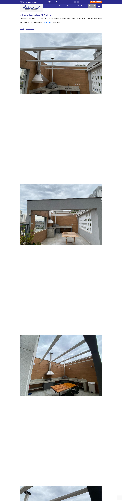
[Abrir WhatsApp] (118, 497)
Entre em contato (47, 22)
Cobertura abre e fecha (49, 6)
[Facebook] (75, 2)
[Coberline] (31, 8)
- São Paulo (29, 1)
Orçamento (92, 6)
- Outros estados (30, 2)
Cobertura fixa (62, 6)
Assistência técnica (96, 1)
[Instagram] (78, 2)
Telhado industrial (83, 6)
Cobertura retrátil (71, 6)
